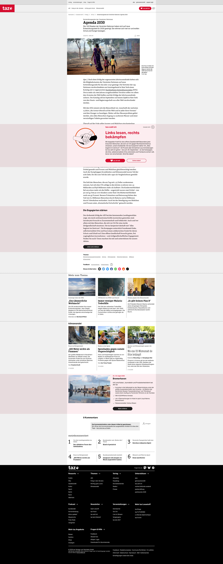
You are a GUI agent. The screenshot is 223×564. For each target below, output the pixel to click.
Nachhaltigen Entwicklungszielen (119, 90)
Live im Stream (117, 514)
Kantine (70, 537)
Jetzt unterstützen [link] (93, 247)
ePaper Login (95, 539)
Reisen (70, 534)
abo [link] (134, 2)
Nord (70, 495)
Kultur (70, 486)
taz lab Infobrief (96, 517)
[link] (69, 8)
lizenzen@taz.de (81, 552)
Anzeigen (71, 543)
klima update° (72, 514)
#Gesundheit (86, 259)
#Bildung (131, 257)
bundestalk (72, 509)
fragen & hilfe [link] (91, 2)
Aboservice (94, 537)
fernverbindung (73, 512)
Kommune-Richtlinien (139, 550)
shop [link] (84, 2)
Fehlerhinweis (105, 264)
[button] (153, 8)
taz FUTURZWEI (140, 512)
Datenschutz (124, 553)
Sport (70, 489)
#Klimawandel (112, 257)
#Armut (104, 257)
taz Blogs (138, 509)
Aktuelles (116, 478)
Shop (70, 540)
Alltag (86, 14)
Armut (92, 14)
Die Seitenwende (118, 484)
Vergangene (117, 517)
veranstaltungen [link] (77, 2)
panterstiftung (139, 489)
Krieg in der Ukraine (97, 481)
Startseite (71, 14)
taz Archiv (138, 518)
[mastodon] (145, 468)
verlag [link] (70, 2)
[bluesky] (149, 468)
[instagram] (153, 468)
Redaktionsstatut (126, 550)
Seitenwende (144, 553)
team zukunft (95, 509)
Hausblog (116, 481)
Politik (70, 478)
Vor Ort (115, 512)
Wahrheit (71, 498)
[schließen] (153, 127)
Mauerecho (72, 517)
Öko (69, 481)
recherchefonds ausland (143, 486)
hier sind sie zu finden (103, 428)
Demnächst (116, 509)
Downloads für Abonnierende (100, 542)
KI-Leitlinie (150, 550)
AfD (92, 478)
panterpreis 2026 (140, 492)
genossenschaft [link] (140, 2)
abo (136, 478)
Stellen (115, 486)
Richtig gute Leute (97, 484)
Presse (115, 489)
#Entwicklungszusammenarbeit (92, 257)
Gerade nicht (146, 127)
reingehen (71, 523)
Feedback (94, 534)
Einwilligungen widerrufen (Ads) (123, 556)
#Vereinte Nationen (122, 257)
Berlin (70, 492)
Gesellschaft (79, 14)
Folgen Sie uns (138, 468)
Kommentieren (95, 264)
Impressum (132, 553)
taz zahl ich (138, 484)
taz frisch (94, 512)
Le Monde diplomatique (143, 515)
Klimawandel (95, 486)
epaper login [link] (150, 2)
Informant (116, 553)
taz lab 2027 (117, 520)
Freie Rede (71, 520)
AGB (138, 553)
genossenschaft (140, 481)
